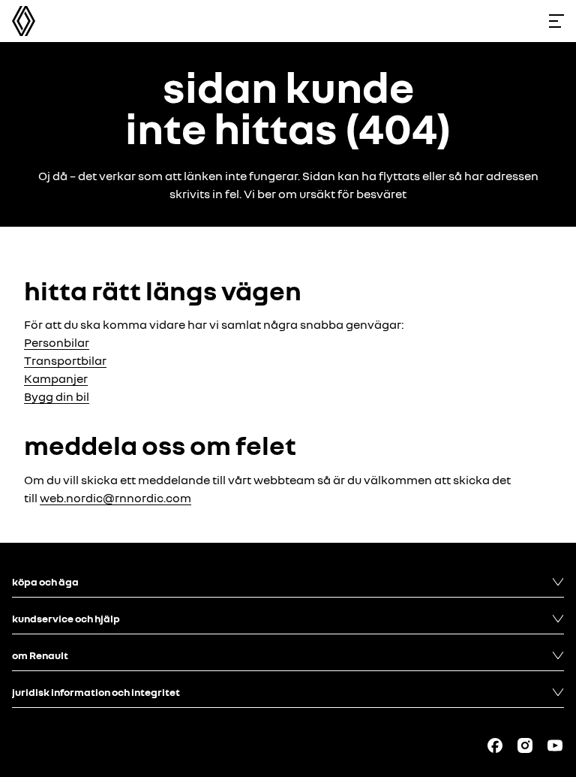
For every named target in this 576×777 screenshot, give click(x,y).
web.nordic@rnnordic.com (115, 497)
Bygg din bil (56, 396)
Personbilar (56, 342)
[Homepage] (23, 21)
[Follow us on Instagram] (525, 745)
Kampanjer (56, 378)
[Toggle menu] (556, 21)
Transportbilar (65, 360)
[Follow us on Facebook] (495, 745)
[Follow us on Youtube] (555, 745)
